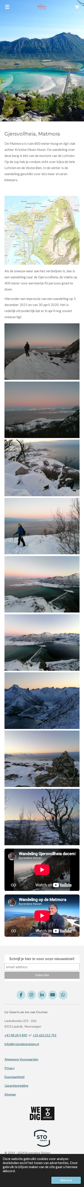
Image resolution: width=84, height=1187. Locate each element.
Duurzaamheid (14, 1077)
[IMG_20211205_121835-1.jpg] (42, 700)
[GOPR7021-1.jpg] (42, 351)
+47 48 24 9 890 (15, 1035)
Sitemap (10, 1094)
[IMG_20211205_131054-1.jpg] (42, 410)
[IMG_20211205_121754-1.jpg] (42, 759)
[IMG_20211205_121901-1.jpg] (42, 584)
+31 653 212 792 (44, 1035)
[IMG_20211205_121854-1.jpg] (42, 642)
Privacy (9, 1068)
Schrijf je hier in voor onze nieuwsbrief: (42, 959)
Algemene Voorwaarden (21, 1059)
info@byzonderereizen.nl (21, 1044)
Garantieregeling (16, 1085)
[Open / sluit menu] (7, 6)
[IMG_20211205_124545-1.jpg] (42, 526)
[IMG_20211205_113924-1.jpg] (42, 817)
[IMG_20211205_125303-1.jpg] (42, 468)
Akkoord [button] (66, 1180)
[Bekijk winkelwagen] (77, 6)
